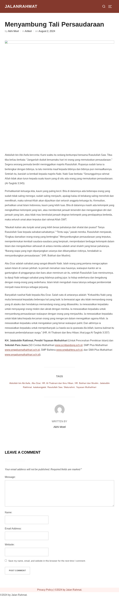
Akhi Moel (13, 31)
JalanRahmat (21, 6)
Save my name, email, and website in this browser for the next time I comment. (47, 561)
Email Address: (13, 528)
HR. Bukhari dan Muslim (86, 383)
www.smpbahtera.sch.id (69, 349)
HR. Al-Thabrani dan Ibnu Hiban (57, 383)
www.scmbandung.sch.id (68, 345)
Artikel (28, 31)
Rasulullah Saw (54, 387)
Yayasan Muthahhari (86, 387)
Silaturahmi (69, 387)
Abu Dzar (36, 383)
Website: (9, 544)
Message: (10, 477)
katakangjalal (39, 387)
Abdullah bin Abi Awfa (19, 383)
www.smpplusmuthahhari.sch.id (22, 349)
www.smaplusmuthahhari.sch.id (22, 354)
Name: (8, 512)
